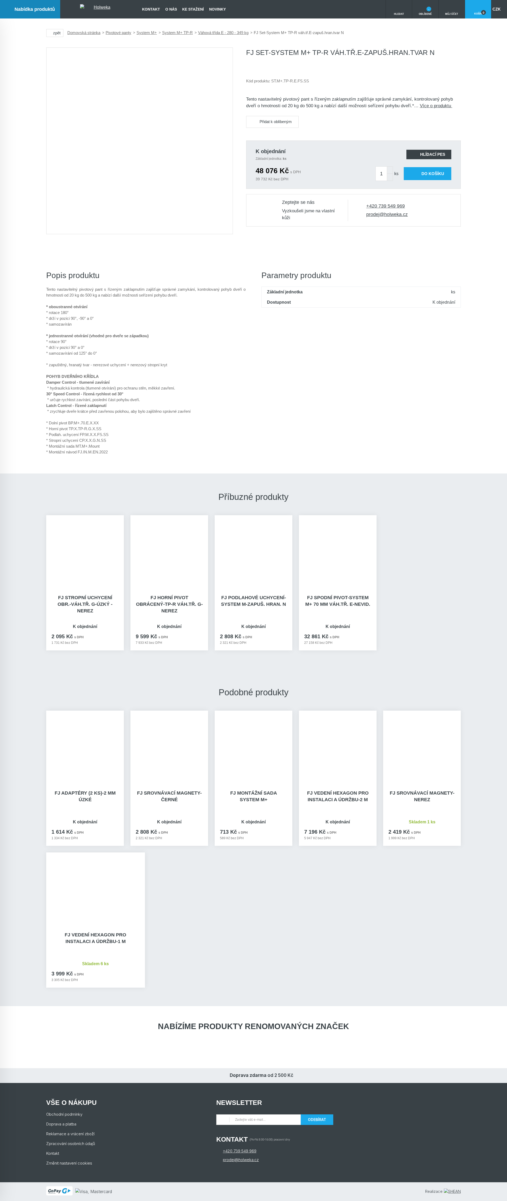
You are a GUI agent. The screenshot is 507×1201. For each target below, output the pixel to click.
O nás (171, 9)
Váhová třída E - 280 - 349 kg (223, 32)
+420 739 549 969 (385, 206)
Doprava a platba (61, 1124)
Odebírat (317, 1119)
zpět (56, 33)
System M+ (147, 32)
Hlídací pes (432, 154)
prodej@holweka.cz (387, 214)
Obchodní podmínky (64, 1114)
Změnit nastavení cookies (69, 1163)
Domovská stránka (83, 32)
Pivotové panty (118, 32)
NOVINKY (217, 9)
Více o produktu (436, 105)
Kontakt (151, 9)
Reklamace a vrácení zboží (70, 1133)
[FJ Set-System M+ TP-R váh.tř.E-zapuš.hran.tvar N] (139, 141)
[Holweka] (99, 9)
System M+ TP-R (177, 32)
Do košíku (432, 173)
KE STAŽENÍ (193, 9)
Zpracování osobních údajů (70, 1143)
